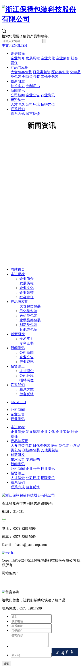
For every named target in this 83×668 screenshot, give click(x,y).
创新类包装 (31, 77)
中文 (5, 45)
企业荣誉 (63, 58)
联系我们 (18, 109)
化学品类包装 (30, 320)
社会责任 (26, 297)
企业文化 (48, 58)
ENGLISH (19, 45)
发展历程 (33, 58)
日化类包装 (41, 72)
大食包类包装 (21, 72)
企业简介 (18, 58)
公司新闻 (18, 95)
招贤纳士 (18, 100)
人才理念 (18, 104)
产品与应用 (19, 67)
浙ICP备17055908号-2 (36, 573)
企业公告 (33, 95)
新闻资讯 (18, 90)
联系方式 (18, 113)
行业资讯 (48, 95)
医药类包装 (60, 72)
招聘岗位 (48, 104)
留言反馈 (33, 113)
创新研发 (18, 81)
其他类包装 (49, 77)
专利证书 (33, 86)
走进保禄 (18, 53)
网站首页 (18, 269)
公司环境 (33, 104)
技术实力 (18, 86)
